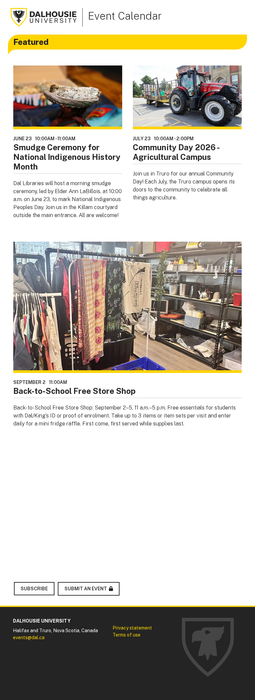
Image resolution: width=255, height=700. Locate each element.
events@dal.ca (28, 637)
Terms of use (126, 635)
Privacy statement (132, 628)
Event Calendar (125, 16)
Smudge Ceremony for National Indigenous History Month (67, 157)
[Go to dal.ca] (44, 17)
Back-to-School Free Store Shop (74, 391)
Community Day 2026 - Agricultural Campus (176, 152)
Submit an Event (85, 588)
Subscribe (34, 588)
